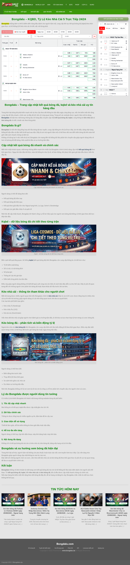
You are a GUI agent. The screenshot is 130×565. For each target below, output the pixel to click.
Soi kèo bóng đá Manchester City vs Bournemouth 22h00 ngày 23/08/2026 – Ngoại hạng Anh (117, 513)
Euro (92, 4)
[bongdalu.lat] (10, 4)
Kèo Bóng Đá (60, 12)
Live (109, 28)
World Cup (40, 4)
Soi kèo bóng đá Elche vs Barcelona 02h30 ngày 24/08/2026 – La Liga (65, 511)
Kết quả (24, 12)
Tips (70, 12)
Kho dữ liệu (35, 12)
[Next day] (117, 24)
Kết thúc (115, 28)
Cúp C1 (84, 4)
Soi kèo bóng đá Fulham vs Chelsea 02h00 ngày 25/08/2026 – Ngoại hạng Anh (13, 512)
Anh (48, 4)
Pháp (77, 4)
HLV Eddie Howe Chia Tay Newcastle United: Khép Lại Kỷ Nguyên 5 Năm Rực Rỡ (91, 512)
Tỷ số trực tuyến (10, 12)
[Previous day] (101, 24)
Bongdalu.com (65, 543)
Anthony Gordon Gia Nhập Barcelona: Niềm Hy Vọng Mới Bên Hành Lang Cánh (39, 512)
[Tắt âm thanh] (94, 36)
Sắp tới (122, 28)
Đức (71, 4)
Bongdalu (28, 4)
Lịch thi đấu (47, 12)
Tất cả (102, 28)
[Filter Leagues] (126, 24)
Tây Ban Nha (58, 4)
